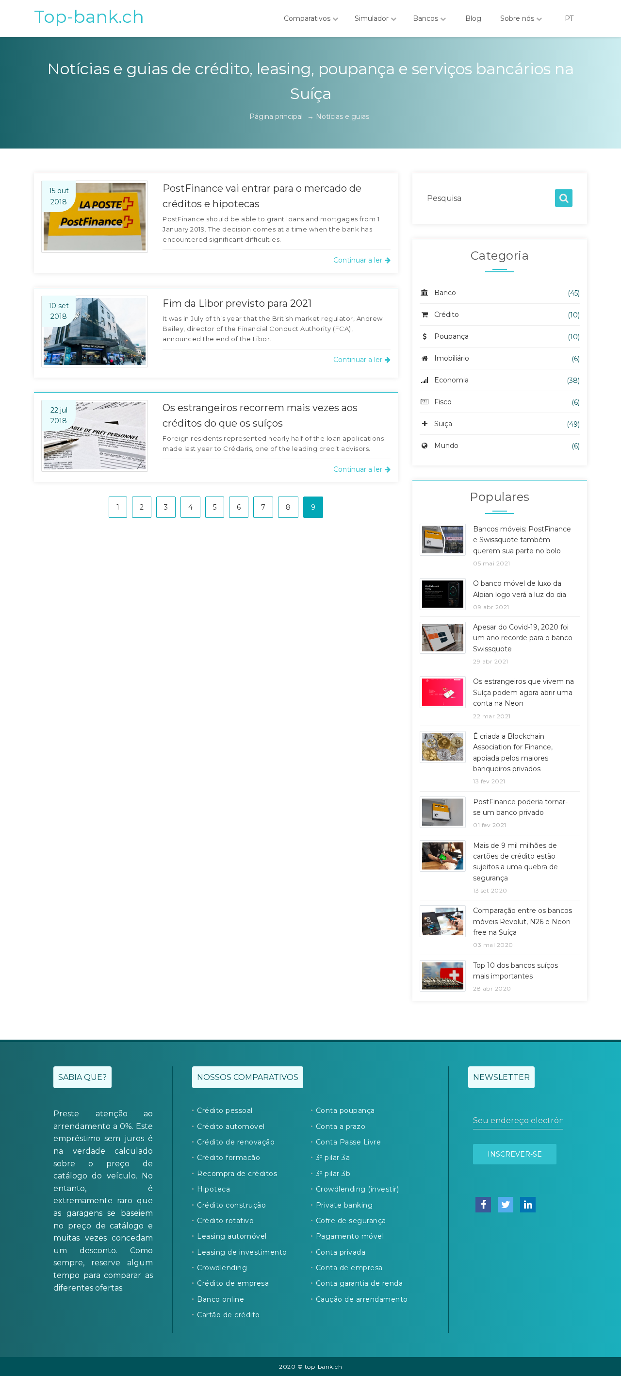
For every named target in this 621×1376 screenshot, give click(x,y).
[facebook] (483, 1204)
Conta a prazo (341, 1126)
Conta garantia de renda (359, 1283)
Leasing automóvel (232, 1236)
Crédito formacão (228, 1157)
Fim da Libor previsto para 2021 (237, 303)
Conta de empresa (349, 1267)
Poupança (451, 336)
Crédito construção (231, 1205)
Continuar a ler (357, 260)
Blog (473, 18)
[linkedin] (528, 1204)
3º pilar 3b (333, 1173)
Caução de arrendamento (362, 1299)
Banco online (220, 1299)
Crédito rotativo (225, 1220)
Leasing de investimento (242, 1252)
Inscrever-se (515, 1154)
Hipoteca (213, 1189)
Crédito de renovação (236, 1142)
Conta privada (341, 1252)
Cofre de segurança (351, 1220)
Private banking (344, 1205)
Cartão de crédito (228, 1314)
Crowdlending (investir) (357, 1189)
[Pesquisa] (563, 198)
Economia (451, 380)
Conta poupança (345, 1110)
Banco (445, 292)
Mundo (446, 445)
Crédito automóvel (231, 1126)
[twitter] (505, 1204)
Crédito (446, 314)
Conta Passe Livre (348, 1142)
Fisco (443, 402)
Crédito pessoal (225, 1110)
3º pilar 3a (333, 1157)
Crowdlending (222, 1267)
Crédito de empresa (233, 1283)
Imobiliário (451, 358)
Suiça (443, 423)
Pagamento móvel (350, 1236)
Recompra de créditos (237, 1173)
